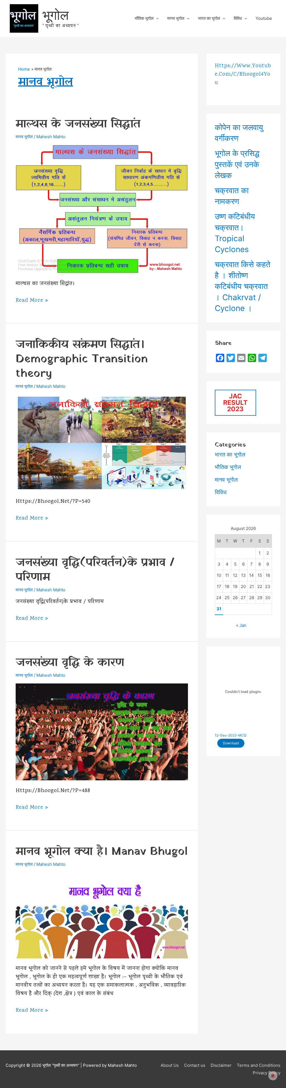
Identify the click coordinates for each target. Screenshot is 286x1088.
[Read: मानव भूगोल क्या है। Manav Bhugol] (102, 915)
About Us (170, 1065)
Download (231, 743)
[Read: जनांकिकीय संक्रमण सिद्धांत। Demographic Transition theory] (102, 442)
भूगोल (55, 15)
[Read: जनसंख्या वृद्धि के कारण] (102, 731)
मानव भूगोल (175, 18)
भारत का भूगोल (209, 18)
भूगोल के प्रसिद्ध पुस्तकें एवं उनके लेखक (237, 164)
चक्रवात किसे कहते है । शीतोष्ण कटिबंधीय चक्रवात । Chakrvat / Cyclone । (242, 286)
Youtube (264, 18)
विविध (238, 18)
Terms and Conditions (258, 1065)
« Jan (241, 625)
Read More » (32, 300)
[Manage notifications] (272, 1075)
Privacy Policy (266, 1072)
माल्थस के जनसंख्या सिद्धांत (78, 124)
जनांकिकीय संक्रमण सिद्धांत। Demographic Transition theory (82, 359)
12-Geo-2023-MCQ (230, 735)
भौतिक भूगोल (144, 18)
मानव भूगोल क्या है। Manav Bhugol (101, 851)
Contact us (194, 1065)
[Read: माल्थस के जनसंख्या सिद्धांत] (102, 208)
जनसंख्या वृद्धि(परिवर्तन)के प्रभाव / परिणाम (95, 569)
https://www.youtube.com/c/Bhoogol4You (243, 74)
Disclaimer (221, 1065)
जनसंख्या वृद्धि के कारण (70, 662)
